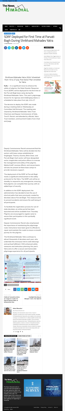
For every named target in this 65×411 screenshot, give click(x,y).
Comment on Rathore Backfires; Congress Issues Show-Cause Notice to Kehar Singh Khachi (52, 75)
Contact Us (50, 407)
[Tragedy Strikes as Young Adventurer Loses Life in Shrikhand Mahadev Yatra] (22, 361)
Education (20, 26)
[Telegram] (23, 47)
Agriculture (35, 26)
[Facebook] (5, 47)
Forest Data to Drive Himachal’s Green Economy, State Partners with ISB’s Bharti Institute (52, 63)
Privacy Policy (43, 407)
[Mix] (27, 47)
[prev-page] (38, 336)
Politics (11, 26)
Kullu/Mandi (7, 33)
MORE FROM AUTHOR (24, 336)
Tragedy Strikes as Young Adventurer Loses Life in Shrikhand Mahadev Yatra (22, 369)
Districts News (46, 26)
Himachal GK (13, 29)
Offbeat (55, 26)
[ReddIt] (20, 47)
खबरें (19, 29)
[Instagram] (16, 331)
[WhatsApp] (12, 47)
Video (6, 29)
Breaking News (7, 346)
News (6, 26)
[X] (9, 47)
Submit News (36, 407)
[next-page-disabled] (40, 336)
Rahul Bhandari (8, 43)
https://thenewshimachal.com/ (18, 310)
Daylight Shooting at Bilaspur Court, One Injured (32, 297)
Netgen (11, 409)
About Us (56, 407)
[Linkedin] (16, 47)
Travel (27, 26)
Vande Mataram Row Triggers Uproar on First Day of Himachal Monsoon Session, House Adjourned (52, 57)
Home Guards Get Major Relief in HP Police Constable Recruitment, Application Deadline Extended (51, 51)
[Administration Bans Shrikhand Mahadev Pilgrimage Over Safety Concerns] (9, 342)
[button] (60, 28)
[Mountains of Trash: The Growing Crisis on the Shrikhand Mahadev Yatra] (35, 342)
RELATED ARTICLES (10, 336)
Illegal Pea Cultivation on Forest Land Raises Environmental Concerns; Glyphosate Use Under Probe (51, 69)
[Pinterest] (20, 331)
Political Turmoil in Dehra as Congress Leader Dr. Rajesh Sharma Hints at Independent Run (12, 299)
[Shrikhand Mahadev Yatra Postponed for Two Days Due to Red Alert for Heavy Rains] (9, 361)
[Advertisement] (22, 63)
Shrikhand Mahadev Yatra (13, 284)
